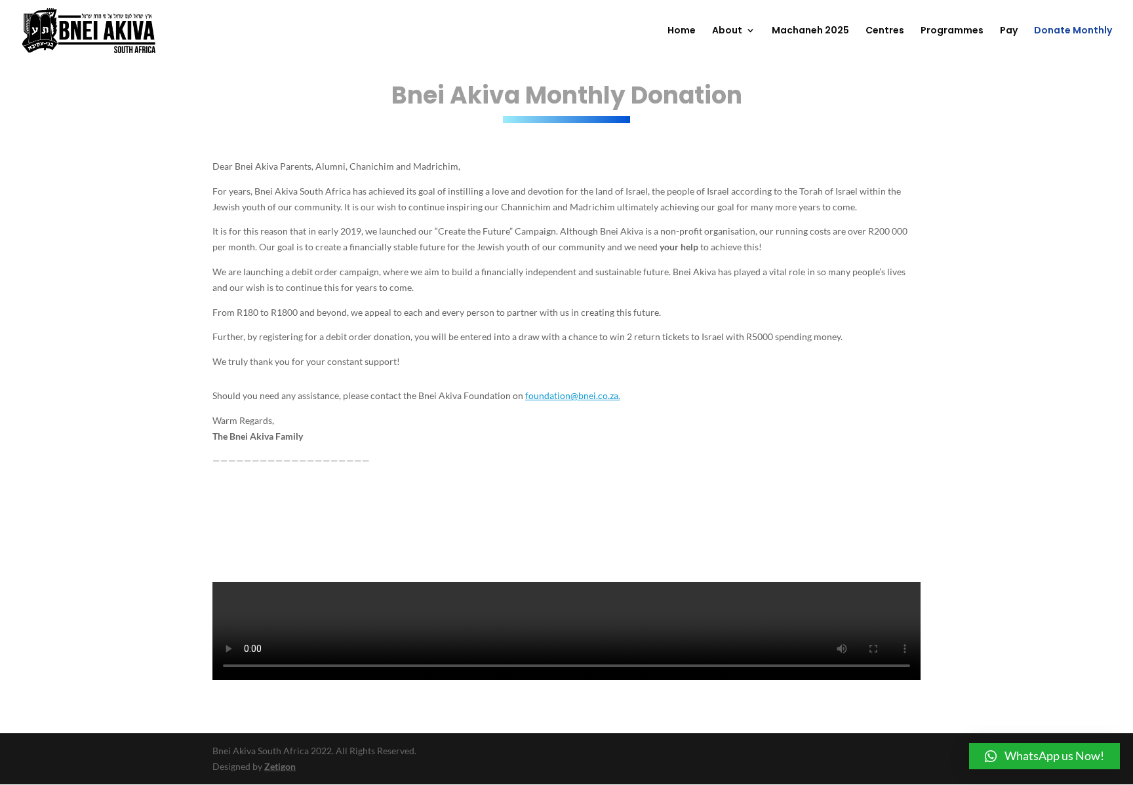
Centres (884, 31)
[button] (1044, 756)
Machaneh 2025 (810, 31)
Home (681, 31)
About (727, 31)
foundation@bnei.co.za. (572, 395)
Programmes (952, 31)
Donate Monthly (1073, 31)
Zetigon (280, 766)
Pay (1009, 31)
